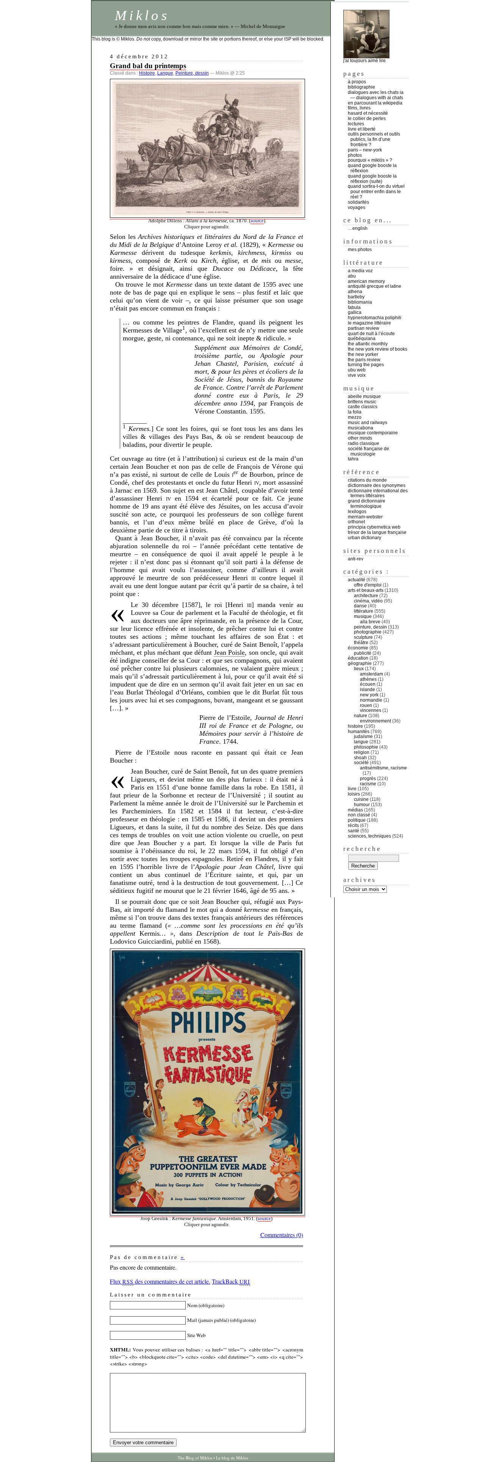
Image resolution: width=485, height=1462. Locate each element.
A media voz (360, 270)
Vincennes (370, 710)
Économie (358, 648)
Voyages (356, 207)
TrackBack (231, 1281)
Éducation (358, 658)
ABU (352, 276)
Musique (363, 616)
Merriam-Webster (365, 517)
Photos (355, 155)
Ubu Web (357, 370)
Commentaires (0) (281, 1235)
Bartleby (356, 297)
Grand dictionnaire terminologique (366, 503)
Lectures (356, 123)
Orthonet (356, 521)
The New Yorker (363, 354)
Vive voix (357, 375)
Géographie (360, 663)
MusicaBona (360, 428)
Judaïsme (363, 736)
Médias (355, 810)
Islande (367, 689)
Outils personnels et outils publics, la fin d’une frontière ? (374, 139)
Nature (360, 715)
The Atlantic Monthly (368, 343)
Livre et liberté (361, 129)
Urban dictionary (364, 537)
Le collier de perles (367, 118)
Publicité (362, 653)
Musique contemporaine (373, 432)
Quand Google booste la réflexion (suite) (372, 178)
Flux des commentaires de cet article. (160, 1281)
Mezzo (354, 417)
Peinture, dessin (192, 73)
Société (361, 762)
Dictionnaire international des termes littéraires (378, 493)
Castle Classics (362, 406)
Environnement (375, 721)
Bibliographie (361, 87)
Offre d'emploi (368, 585)
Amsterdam (371, 674)
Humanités (358, 731)
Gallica (354, 312)
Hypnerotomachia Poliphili (374, 317)
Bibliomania (360, 302)
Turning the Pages (366, 364)
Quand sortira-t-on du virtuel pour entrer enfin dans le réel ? (376, 192)
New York (369, 694)
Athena (355, 291)
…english (358, 228)
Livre (352, 788)
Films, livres (359, 108)
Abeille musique (364, 396)
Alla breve (370, 621)
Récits (353, 825)
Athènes (368, 679)
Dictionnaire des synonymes (376, 485)
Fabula (354, 307)
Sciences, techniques (369, 836)
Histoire (147, 73)
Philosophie (366, 747)
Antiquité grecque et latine (374, 286)
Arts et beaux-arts (365, 590)
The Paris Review (364, 359)
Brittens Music (362, 401)
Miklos (142, 15)
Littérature (363, 611)
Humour (362, 804)
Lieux (359, 668)
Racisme (368, 783)
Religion (361, 752)
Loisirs (354, 794)
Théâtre (361, 642)
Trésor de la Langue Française (377, 532)
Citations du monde (367, 480)
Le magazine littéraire (369, 323)
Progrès (368, 778)
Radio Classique (363, 443)
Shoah (360, 757)
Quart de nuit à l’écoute (371, 333)
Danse (360, 606)
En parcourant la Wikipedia (375, 103)
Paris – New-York (365, 150)
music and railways (367, 422)
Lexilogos (357, 511)
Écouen (367, 684)
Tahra (353, 459)
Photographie (368, 632)
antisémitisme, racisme (383, 768)
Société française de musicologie (368, 451)
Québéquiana (361, 338)
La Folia (354, 412)
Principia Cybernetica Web (374, 527)
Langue (165, 73)
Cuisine (361, 799)
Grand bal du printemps (148, 66)
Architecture (366, 595)
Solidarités (358, 202)
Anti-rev (355, 559)
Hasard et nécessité (368, 113)
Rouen (366, 705)
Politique (357, 820)
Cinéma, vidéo (368, 601)
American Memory (366, 281)
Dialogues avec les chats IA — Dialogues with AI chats (376, 95)
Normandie (371, 700)
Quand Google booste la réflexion (372, 168)
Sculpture (363, 637)
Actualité (356, 579)
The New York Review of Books (377, 349)
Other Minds (360, 438)
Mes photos (360, 249)
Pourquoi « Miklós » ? (370, 160)
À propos (357, 81)
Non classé (359, 815)
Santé (353, 830)
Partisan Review (363, 328)
